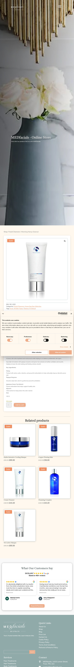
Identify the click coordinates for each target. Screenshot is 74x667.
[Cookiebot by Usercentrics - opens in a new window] (59, 313)
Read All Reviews (37, 606)
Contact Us (43, 637)
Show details (64, 347)
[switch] (28, 340)
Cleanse (26, 308)
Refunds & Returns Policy (48, 647)
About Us (42, 626)
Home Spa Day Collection (33, 306)
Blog (40, 632)
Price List (42, 634)
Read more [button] (27, 592)
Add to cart (19, 405)
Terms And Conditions (47, 645)
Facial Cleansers (14, 232)
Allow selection (37, 352)
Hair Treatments (10, 663)
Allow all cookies (60, 352)
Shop (5, 232)
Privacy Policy (44, 642)
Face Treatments (10, 661)
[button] (64, 241)
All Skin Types (18, 308)
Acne (11, 308)
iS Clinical (32, 308)
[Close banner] (71, 313)
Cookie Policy (44, 640)
